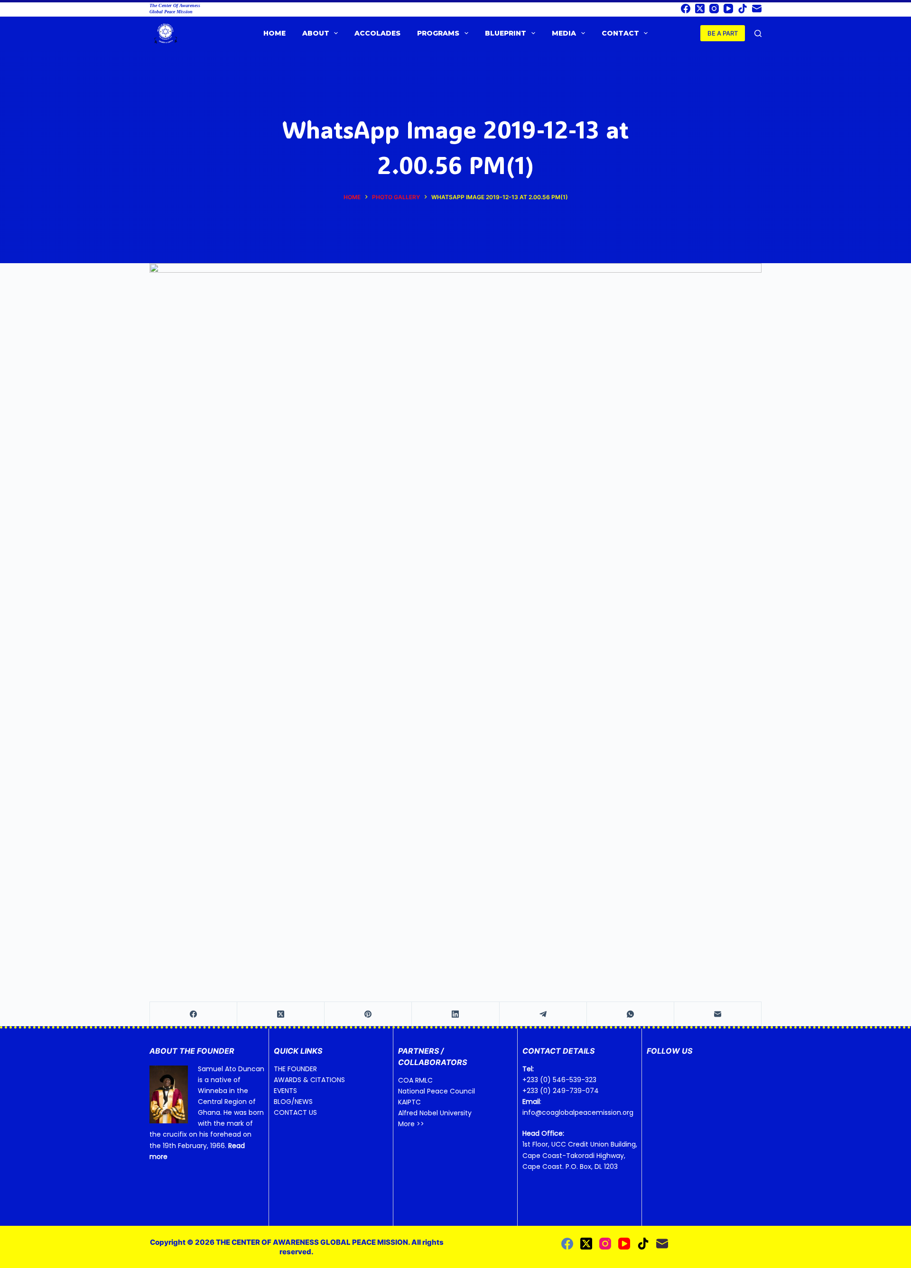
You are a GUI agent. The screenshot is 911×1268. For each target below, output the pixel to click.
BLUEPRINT (505, 33)
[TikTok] (742, 8)
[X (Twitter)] (700, 8)
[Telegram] (543, 1014)
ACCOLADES (377, 33)
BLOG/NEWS (293, 1101)
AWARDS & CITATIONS (309, 1079)
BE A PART (722, 33)
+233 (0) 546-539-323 (559, 1079)
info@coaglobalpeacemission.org (577, 1112)
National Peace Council (436, 1091)
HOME (274, 33)
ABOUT (315, 33)
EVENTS (285, 1090)
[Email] (757, 8)
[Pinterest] (368, 1014)
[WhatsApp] (630, 1014)
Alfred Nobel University (435, 1113)
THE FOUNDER (295, 1069)
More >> (411, 1124)
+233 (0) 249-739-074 (560, 1090)
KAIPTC (409, 1102)
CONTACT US (295, 1112)
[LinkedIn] (455, 1014)
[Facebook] (685, 8)
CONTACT (620, 33)
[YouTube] (728, 8)
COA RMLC (415, 1080)
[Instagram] (714, 8)
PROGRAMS (438, 33)
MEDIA (564, 33)
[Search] (758, 33)
